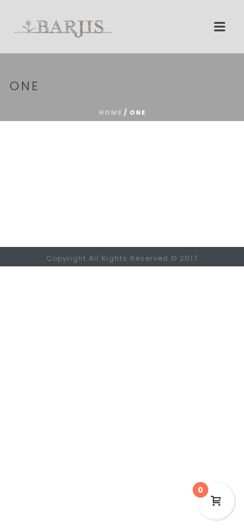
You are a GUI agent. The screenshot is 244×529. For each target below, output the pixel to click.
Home (110, 112)
